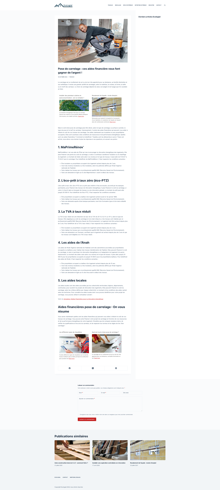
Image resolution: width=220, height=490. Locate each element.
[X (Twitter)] (92, 368)
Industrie (151, 5)
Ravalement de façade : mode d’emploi (104, 95)
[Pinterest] (116, 368)
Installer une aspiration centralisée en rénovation (108, 463)
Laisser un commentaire (86, 419)
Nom (81, 392)
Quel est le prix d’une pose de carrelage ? (105, 332)
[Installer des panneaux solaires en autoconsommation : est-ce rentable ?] (74, 105)
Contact (158, 5)
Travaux (110, 5)
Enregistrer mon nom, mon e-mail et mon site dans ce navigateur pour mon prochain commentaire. (106, 414)
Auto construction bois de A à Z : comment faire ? (71, 463)
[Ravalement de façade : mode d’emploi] (107, 107)
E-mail (103, 392)
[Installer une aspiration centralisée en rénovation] (110, 450)
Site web (125, 392)
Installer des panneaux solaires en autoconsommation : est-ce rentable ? (71, 97)
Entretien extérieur (140, 5)
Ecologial (57, 477)
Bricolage (118, 5)
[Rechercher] (164, 5)
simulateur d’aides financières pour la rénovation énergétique (83, 299)
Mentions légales (75, 477)
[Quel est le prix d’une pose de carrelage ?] (107, 343)
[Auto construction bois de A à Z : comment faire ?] (72, 450)
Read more (81, 116)
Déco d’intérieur (128, 5)
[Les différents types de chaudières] (74, 344)
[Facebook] (69, 368)
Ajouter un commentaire (87, 398)
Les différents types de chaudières (70, 332)
